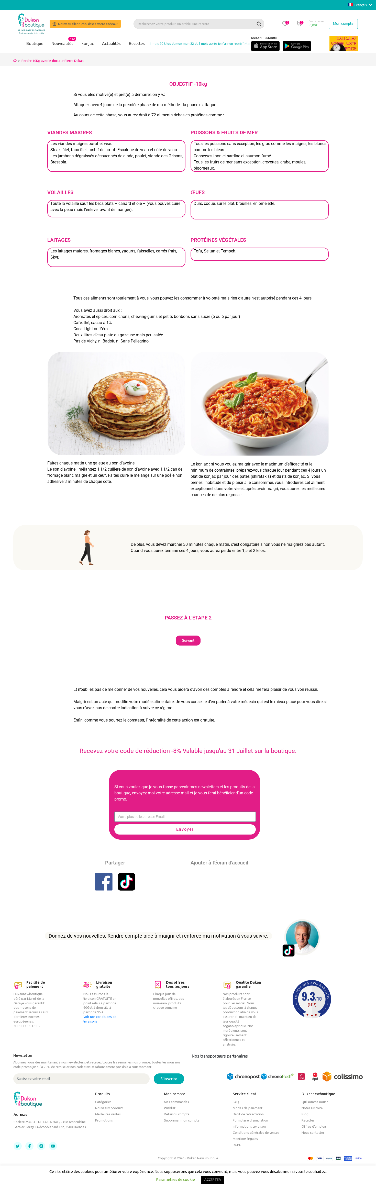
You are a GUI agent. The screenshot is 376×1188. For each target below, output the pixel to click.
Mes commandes (176, 1102)
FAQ (236, 1102)
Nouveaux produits (109, 1108)
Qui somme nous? (315, 1102)
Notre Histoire (312, 1108)
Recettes (137, 43)
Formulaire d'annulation (250, 1120)
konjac (88, 43)
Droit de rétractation (248, 1114)
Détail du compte (177, 1114)
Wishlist (169, 1108)
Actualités (111, 43)
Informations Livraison (249, 1126)
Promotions (104, 1120)
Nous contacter (313, 1132)
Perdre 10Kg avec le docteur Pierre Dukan (52, 60)
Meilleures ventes (108, 1114)
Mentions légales (245, 1138)
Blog (305, 1114)
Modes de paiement (247, 1108)
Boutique (34, 43)
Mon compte (343, 23)
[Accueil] (15, 60)
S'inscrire (168, 1078)
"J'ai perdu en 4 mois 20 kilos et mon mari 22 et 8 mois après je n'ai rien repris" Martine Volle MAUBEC (185, 43)
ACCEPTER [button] (212, 1179)
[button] (285, 23)
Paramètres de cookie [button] (175, 1179)
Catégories (103, 1102)
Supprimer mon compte (182, 1120)
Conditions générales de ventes (256, 1132)
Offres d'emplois (314, 1126)
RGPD (237, 1145)
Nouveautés (62, 43)
